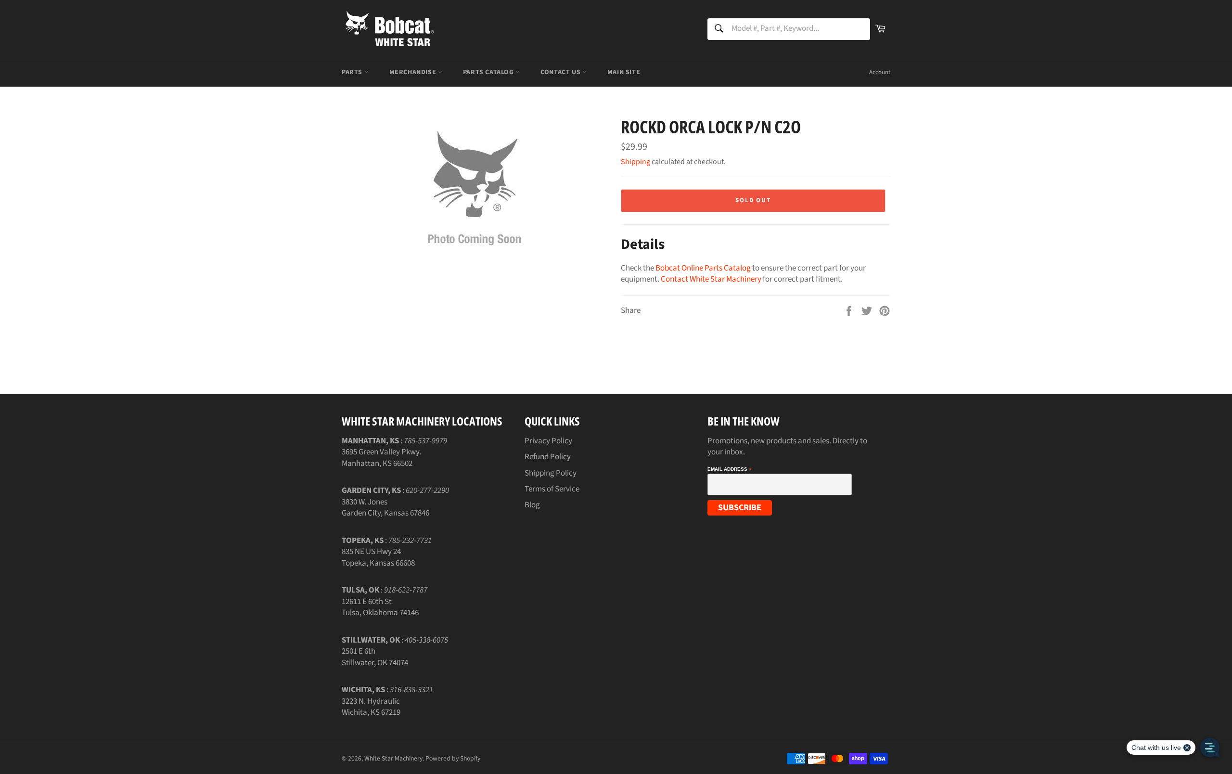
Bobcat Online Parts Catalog (703, 268)
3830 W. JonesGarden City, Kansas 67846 (385, 507)
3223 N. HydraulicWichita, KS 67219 (371, 707)
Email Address (729, 469)
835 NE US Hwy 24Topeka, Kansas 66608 (378, 557)
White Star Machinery (393, 758)
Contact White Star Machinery (711, 279)
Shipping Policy (551, 473)
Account (879, 72)
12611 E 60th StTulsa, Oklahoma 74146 (380, 607)
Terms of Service (552, 489)
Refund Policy (548, 457)
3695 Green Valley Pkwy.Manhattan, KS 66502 (381, 457)
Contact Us (561, 72)
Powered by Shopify (452, 758)
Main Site (623, 72)
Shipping (635, 161)
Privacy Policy (548, 441)
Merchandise (413, 72)
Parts (353, 72)
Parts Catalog (489, 72)
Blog (532, 505)
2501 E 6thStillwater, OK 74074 (375, 656)
